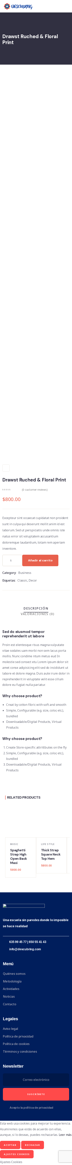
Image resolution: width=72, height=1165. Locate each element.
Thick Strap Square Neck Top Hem (50, 854)
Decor (33, 580)
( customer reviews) (34, 489)
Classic (22, 580)
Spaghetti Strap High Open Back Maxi (18, 856)
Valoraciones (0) (37, 614)
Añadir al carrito (40, 560)
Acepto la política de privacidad (31, 1108)
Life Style (48, 844)
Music (14, 844)
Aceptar (10, 1145)
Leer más (65, 1135)
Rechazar (32, 1145)
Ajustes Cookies (17, 1154)
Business (24, 573)
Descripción (36, 608)
